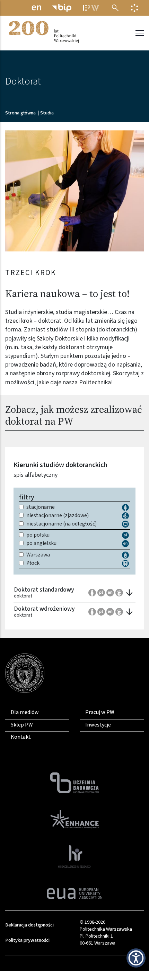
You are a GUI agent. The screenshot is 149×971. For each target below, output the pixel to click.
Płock (33, 563)
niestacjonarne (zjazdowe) (57, 516)
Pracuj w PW (99, 712)
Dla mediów (25, 712)
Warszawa (38, 555)
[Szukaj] (115, 8)
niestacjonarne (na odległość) (61, 524)
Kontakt (21, 737)
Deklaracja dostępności (29, 925)
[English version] (36, 8)
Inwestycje (98, 725)
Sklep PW (22, 725)
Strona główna (20, 113)
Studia (47, 113)
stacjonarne (40, 507)
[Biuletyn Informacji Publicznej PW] (62, 8)
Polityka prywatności (27, 940)
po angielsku (41, 543)
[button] (74, 190)
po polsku (38, 535)
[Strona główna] (43, 33)
